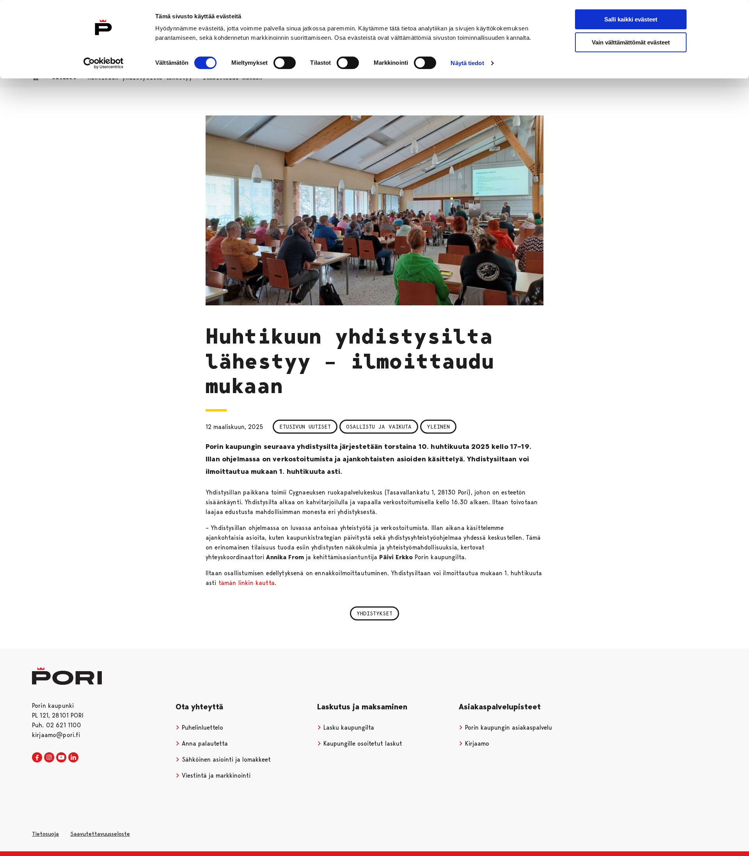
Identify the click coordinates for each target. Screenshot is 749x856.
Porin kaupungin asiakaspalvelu (507, 727)
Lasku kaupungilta (347, 727)
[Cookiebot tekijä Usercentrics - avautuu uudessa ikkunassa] (103, 63)
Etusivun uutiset (305, 427)
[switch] (284, 63)
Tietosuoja (45, 833)
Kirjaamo (476, 743)
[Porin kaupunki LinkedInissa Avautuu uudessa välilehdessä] (73, 757)
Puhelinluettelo (201, 727)
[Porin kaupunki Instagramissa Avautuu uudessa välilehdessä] (49, 757)
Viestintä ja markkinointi (215, 775)
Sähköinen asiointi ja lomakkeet (225, 759)
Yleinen (438, 427)
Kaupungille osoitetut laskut (361, 743)
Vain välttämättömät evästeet (631, 42)
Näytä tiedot (467, 63)
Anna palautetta (204, 743)
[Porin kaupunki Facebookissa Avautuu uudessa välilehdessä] (37, 757)
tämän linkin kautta (246, 583)
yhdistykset (374, 613)
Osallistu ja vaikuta (379, 427)
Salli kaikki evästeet (630, 19)
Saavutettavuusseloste (100, 833)
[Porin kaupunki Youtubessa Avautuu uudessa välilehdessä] (61, 757)
